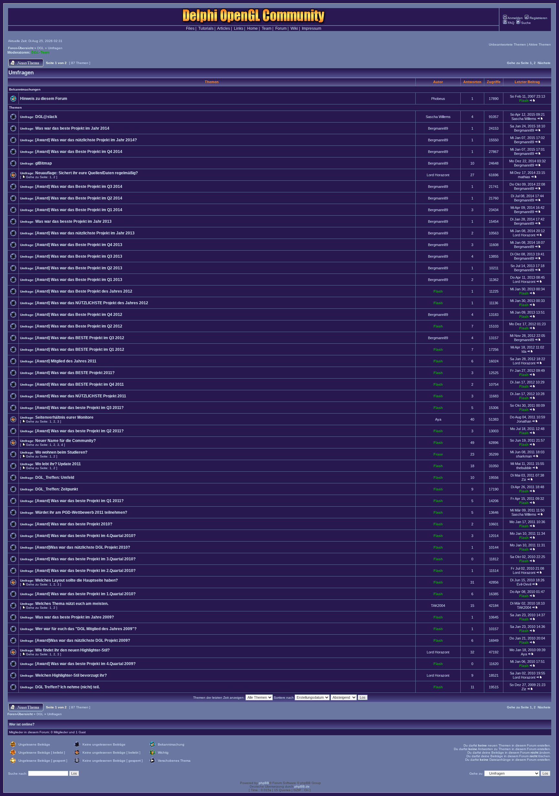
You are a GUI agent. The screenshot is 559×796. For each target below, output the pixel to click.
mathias (524, 177)
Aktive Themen (540, 44)
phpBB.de (302, 786)
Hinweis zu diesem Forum (43, 98)
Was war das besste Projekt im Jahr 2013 (73, 221)
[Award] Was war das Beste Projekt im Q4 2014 (78, 151)
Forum (281, 28)
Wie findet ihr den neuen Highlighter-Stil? (72, 650)
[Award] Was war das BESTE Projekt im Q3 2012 (79, 338)
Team (266, 28)
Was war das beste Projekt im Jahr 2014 (72, 128)
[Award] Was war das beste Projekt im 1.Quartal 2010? (85, 594)
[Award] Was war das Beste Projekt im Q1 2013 (78, 279)
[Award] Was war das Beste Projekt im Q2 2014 (78, 198)
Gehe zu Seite (518, 63)
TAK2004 (438, 606)
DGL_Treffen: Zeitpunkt (56, 489)
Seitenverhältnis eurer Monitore (64, 417)
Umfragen (55, 48)
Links (238, 28)
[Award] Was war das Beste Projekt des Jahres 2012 (83, 291)
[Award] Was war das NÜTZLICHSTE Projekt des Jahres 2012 (91, 303)
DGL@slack (46, 116)
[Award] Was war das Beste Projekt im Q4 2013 (78, 244)
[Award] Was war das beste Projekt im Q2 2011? (79, 431)
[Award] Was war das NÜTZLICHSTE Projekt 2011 (80, 396)
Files (190, 28)
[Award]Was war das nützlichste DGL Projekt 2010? (82, 547)
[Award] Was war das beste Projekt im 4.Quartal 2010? (85, 535)
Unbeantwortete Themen (507, 44)
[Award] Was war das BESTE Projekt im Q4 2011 (79, 384)
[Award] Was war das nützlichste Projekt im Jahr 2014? (86, 140)
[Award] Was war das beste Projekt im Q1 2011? (79, 501)
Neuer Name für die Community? (65, 440)
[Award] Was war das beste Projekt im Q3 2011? (79, 407)
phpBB (264, 783)
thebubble (524, 468)
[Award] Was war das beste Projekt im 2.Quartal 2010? (85, 570)
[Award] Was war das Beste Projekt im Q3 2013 (78, 256)
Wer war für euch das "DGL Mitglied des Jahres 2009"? (86, 629)
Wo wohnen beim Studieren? (61, 452)
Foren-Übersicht (20, 48)
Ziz (523, 479)
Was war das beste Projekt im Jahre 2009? (74, 617)
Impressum (311, 28)
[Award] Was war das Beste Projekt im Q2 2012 (78, 326)
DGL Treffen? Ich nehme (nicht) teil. (67, 687)
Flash (524, 100)
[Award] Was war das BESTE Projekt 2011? (75, 373)
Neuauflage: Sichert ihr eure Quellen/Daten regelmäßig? (86, 173)
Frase (438, 454)
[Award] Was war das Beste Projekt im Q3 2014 (78, 186)
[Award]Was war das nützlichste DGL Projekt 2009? (82, 640)
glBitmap (43, 163)
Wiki (294, 28)
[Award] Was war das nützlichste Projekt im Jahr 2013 (85, 233)
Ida (523, 351)
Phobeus (438, 99)
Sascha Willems (438, 117)
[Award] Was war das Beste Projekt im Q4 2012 (78, 314)
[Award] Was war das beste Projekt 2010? (73, 524)
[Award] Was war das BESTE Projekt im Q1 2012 (79, 349)
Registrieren (538, 18)
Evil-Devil (524, 584)
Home (252, 28)
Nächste (544, 63)
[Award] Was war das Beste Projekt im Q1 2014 (78, 210)
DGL (40, 48)
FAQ (510, 23)
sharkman (524, 456)
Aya (438, 419)
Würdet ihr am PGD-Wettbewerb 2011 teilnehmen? (81, 512)
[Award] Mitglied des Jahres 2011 (65, 361)
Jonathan (524, 421)
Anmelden (515, 18)
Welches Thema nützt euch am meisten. (71, 603)
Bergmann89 (438, 128)
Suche (525, 23)
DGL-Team (40, 52)
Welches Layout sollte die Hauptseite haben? (76, 580)
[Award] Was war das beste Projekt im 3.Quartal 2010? (85, 559)
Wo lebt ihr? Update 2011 (58, 464)
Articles (223, 28)
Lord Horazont (438, 175)
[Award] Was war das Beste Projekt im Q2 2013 (78, 268)
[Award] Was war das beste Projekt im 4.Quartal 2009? (85, 664)
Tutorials (206, 28)
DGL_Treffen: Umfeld (54, 477)
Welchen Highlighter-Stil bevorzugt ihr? (71, 675)
